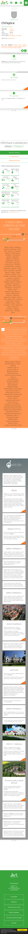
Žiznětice (17, 311)
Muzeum (12, 354)
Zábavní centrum (21, 354)
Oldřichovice (16, 286)
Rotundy (18, 347)
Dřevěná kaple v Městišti (12, 362)
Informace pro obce (14, 907)
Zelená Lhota (9, 311)
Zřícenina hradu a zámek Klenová (13, 376)
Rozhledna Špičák (12, 381)
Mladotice (9, 284)
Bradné (15, 45)
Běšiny (7, 247)
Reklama (14, 902)
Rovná (19, 297)
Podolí (8, 293)
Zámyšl (16, 309)
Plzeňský (12, 30)
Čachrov (11, 29)
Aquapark (23, 329)
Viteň (9, 307)
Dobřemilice (10, 46)
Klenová (7, 274)
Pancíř (15, 290)
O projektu (14, 896)
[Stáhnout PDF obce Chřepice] (22, 50)
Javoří (5, 270)
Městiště (6, 282)
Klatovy (11, 34)
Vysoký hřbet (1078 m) (12, 392)
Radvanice (7, 297)
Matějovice (16, 280)
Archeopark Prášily (13, 417)
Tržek (18, 303)
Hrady (7, 343)
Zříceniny (20, 343)
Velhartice (19, 305)
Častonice (17, 251)
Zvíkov (13, 313)
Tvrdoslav (7, 305)
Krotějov (6, 276)
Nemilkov (16, 284)
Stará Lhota (11, 299)
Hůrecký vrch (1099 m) (12, 404)
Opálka (10, 290)
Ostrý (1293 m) (13, 398)
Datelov (8, 257)
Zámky (13, 343)
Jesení (19, 46)
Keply (18, 272)
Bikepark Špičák (12, 387)
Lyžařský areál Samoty (12, 400)
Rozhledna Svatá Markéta (12, 406)
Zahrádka (19, 47)
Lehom (20, 276)
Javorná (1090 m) (12, 369)
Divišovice (16, 259)
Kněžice (13, 274)
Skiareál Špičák (12, 385)
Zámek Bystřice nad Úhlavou (13, 389)
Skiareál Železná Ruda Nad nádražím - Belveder (13, 395)
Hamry (17, 261)
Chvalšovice (4, 46)
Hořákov (17, 265)
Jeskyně (25, 347)
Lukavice (16, 278)
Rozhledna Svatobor (12, 412)
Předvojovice (10, 47)
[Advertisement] (14, 126)
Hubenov (18, 267)
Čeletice (7, 253)
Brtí (5, 251)
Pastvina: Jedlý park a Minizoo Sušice (13, 422)
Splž (5, 299)
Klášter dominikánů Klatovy (12, 410)
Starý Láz (19, 299)
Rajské (14, 297)
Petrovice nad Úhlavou (12, 291)
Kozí (18, 274)
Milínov (19, 282)
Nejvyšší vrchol (13, 351)
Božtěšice (17, 247)
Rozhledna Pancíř (12, 371)
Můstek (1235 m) (13, 368)
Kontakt (14, 923)
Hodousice (16, 263)
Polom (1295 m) (12, 402)
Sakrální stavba (14, 358)
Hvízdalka (7, 268)
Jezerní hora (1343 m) (13, 391)
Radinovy (9, 295)
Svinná (15, 47)
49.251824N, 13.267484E (15, 35)
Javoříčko (11, 270)
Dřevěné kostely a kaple (7, 347)
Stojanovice (10, 301)
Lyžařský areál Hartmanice (12, 414)
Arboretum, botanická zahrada (10, 340)
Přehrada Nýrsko (12, 373)
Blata (11, 247)
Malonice (8, 280)
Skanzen (23, 333)
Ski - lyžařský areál (14, 333)
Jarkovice (14, 268)
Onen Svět (3, 47)
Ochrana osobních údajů (14, 918)
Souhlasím (22, 929)
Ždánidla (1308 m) (12, 415)
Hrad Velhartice (13, 379)
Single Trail (5, 354)
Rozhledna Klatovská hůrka (12, 408)
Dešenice (9, 259)
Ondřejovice (8, 288)
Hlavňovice (8, 263)
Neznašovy (8, 286)
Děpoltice (16, 257)
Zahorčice (15, 307)
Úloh (12, 305)
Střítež (7, 303)
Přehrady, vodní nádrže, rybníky (14, 336)
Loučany (9, 278)
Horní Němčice (9, 267)
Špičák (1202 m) (12, 383)
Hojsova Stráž (9, 265)
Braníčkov (13, 249)
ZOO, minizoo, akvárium (12, 329)
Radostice (16, 295)
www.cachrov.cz (11, 38)
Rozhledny (23, 340)
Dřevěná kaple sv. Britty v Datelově (13, 365)
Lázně (5, 351)
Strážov (17, 301)
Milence (12, 282)
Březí (19, 45)
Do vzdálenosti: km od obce (10, 234)
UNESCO (4, 333)
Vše (3, 329)
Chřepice (8, 23)
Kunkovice (24, 46)
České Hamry (15, 253)
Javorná (15, 46)
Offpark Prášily (12, 419)
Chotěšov (8, 255)
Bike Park (22, 351)
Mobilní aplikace (14, 912)
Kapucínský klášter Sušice (13, 425)
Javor (19, 268)
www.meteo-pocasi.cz (13, 212)
